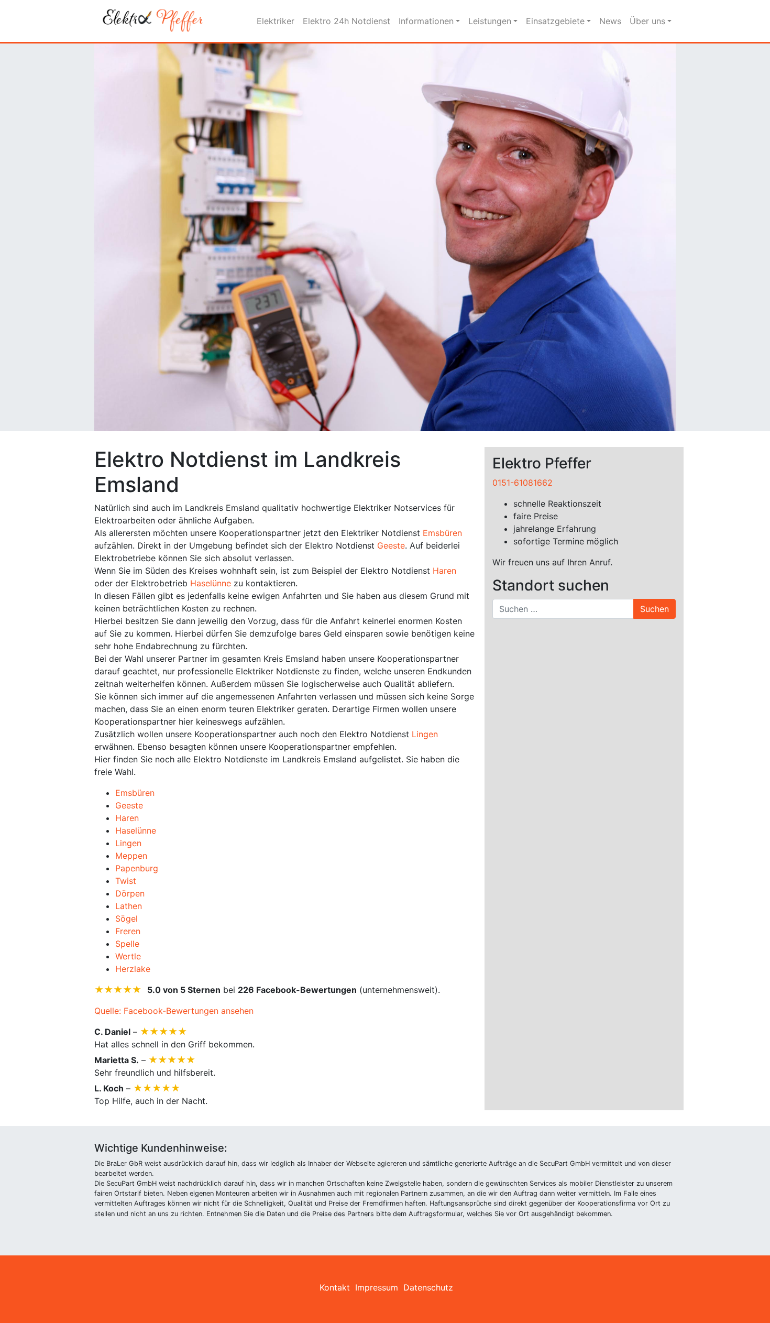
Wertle (128, 956)
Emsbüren (442, 533)
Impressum (376, 1287)
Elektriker (275, 21)
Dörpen (130, 893)
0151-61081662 (522, 482)
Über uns (647, 21)
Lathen (128, 906)
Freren (127, 931)
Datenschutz (428, 1287)
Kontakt (335, 1287)
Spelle (127, 943)
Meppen (131, 855)
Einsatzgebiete (555, 21)
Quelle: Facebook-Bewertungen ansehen (174, 1010)
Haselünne (210, 583)
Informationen (426, 21)
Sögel (126, 918)
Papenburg (136, 868)
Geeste (391, 545)
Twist (125, 881)
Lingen (425, 734)
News (610, 21)
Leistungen (489, 21)
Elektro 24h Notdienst (346, 21)
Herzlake (132, 969)
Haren (444, 570)
